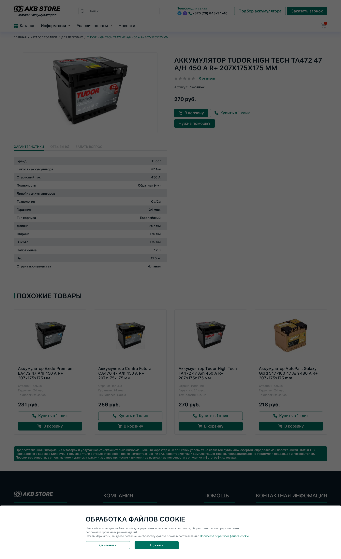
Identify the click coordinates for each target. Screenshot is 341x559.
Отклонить (107, 545)
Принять (156, 545)
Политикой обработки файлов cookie (224, 536)
